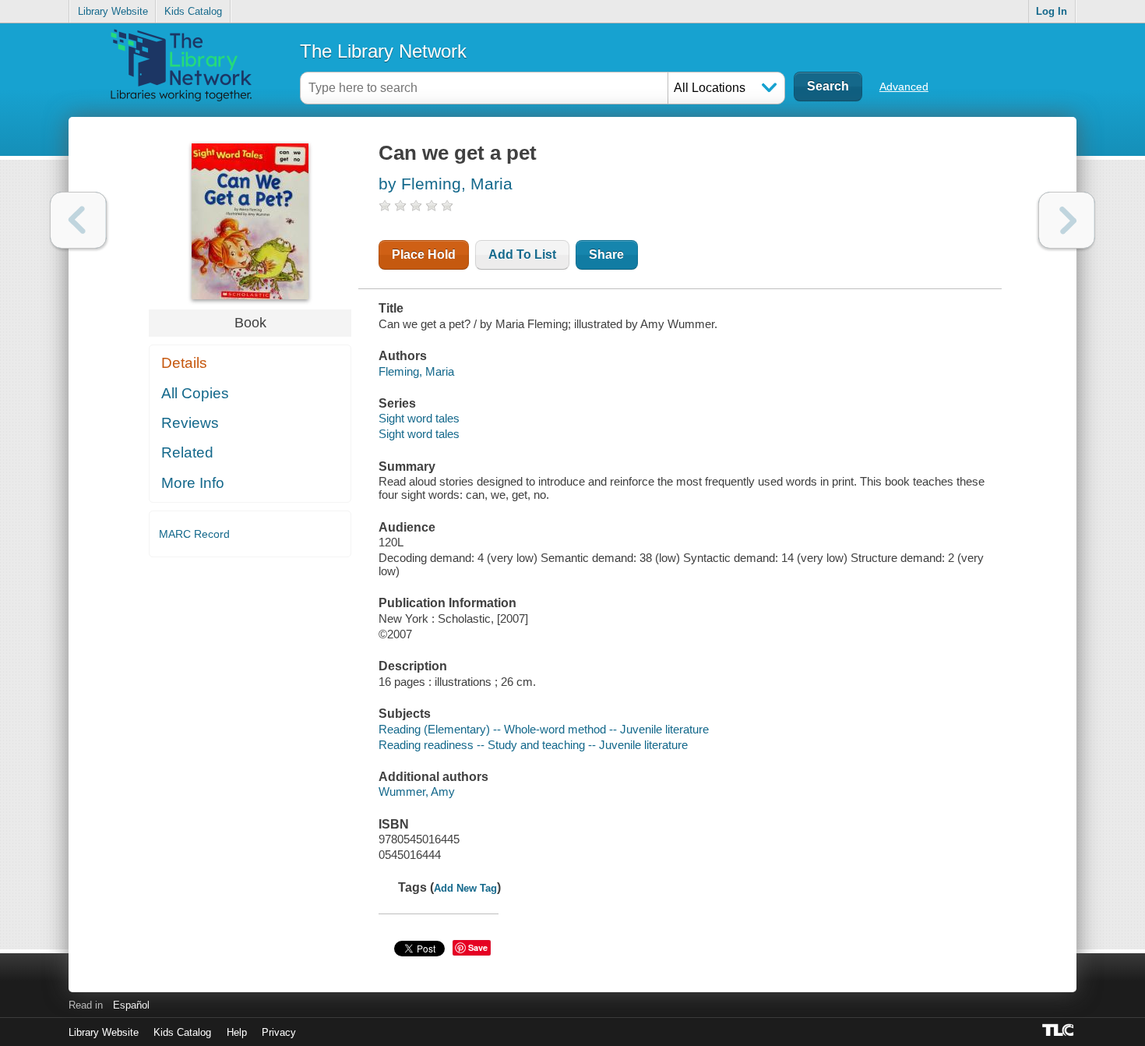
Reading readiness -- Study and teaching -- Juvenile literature (533, 744)
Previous (78, 220)
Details (184, 363)
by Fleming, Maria (446, 184)
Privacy (279, 1032)
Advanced (903, 86)
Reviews (190, 423)
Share (606, 254)
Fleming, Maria (416, 371)
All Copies (195, 393)
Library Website (113, 11)
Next (1066, 220)
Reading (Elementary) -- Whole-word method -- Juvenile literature (544, 729)
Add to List (522, 254)
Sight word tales (419, 418)
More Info (192, 483)
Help (237, 1032)
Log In (1051, 11)
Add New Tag (465, 888)
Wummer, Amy (417, 791)
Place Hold (424, 254)
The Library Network (383, 51)
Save (478, 947)
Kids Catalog (193, 11)
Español (131, 1005)
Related (187, 452)
